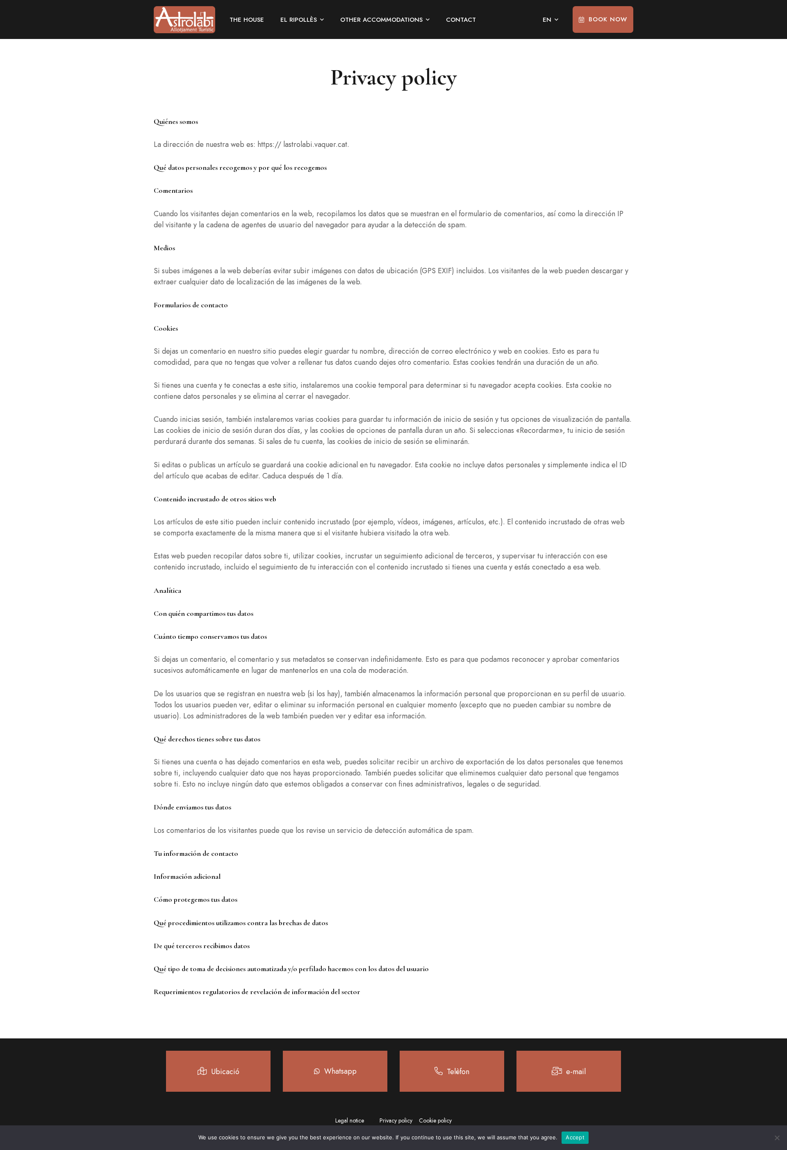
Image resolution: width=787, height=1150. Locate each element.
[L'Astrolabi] (184, 19)
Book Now (608, 19)
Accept (575, 1137)
